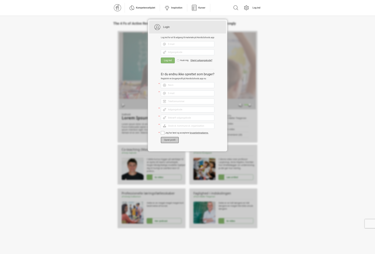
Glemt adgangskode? (201, 60)
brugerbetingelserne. (199, 133)
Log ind (256, 7)
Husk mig (184, 60)
